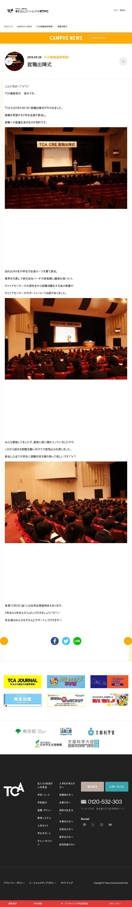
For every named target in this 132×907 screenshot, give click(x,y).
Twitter (66, 641)
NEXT (123, 61)
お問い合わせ (116, 786)
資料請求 (92, 786)
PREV (9, 61)
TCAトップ (8, 26)
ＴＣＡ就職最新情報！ (44, 26)
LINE (77, 641)
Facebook (55, 641)
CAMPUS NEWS (24, 26)
